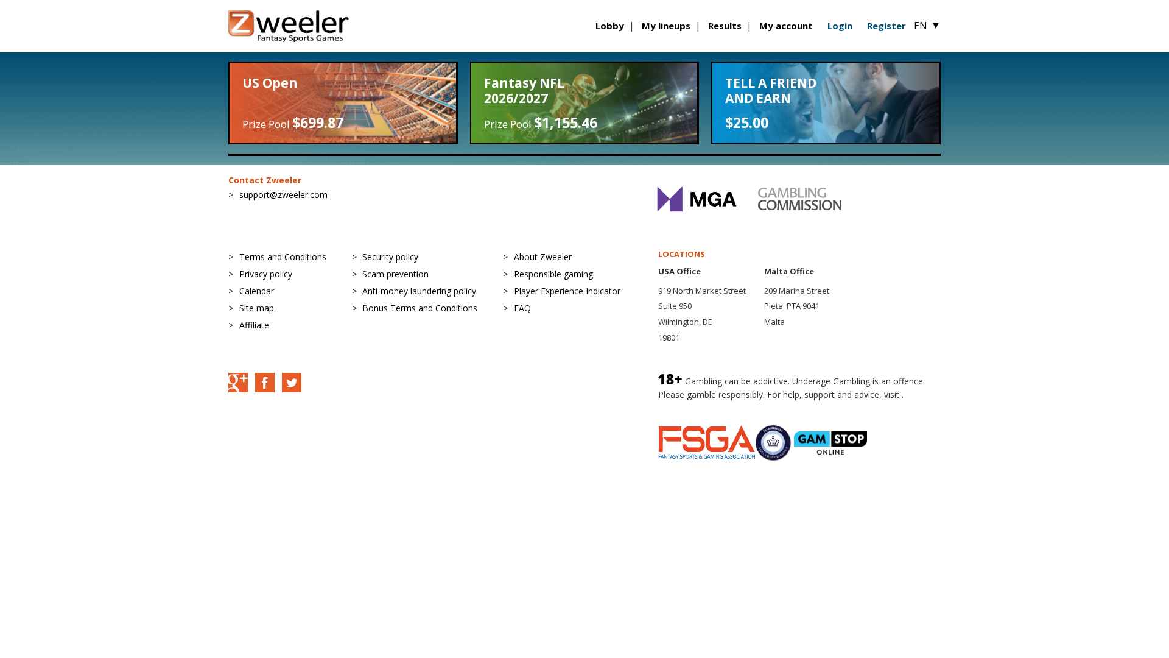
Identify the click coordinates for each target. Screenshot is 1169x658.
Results (725, 25)
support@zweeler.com (283, 194)
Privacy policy (265, 274)
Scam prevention (395, 274)
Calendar (256, 291)
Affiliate (254, 325)
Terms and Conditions (282, 257)
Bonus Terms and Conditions (419, 308)
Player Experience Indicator (567, 291)
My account (786, 25)
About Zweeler (543, 257)
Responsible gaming (553, 274)
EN (927, 25)
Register (886, 25)
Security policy (390, 257)
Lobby (609, 25)
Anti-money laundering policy (419, 291)
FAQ (522, 308)
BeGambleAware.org (699, 406)
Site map (256, 308)
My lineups (666, 25)
